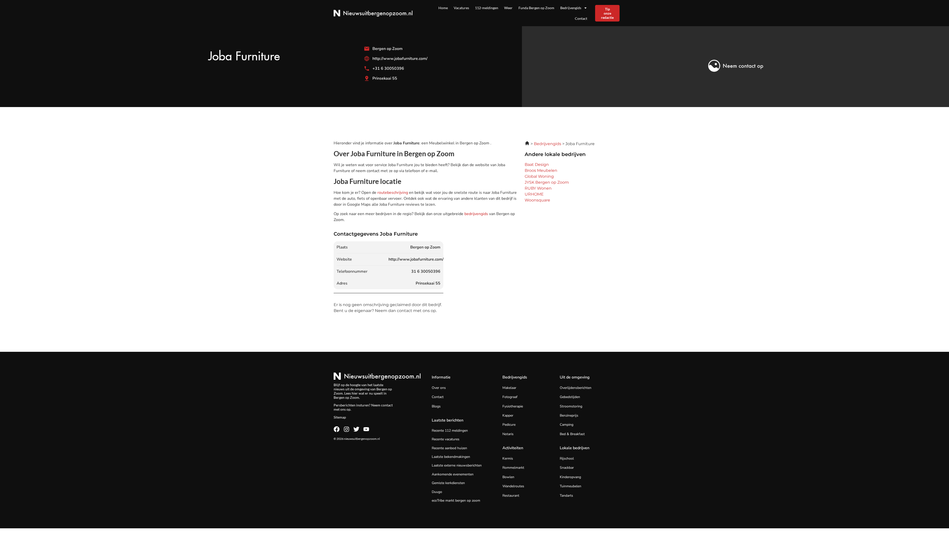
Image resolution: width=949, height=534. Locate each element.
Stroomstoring (571, 406)
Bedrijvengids (570, 8)
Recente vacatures (445, 439)
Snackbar (567, 467)
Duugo (437, 492)
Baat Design (537, 164)
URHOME (534, 194)
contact (387, 405)
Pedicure (509, 424)
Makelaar (509, 387)
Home (443, 8)
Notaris (508, 434)
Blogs (436, 406)
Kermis (507, 458)
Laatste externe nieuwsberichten (457, 465)
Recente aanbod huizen (449, 448)
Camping (566, 424)
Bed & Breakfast (572, 434)
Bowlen (508, 477)
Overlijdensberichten (575, 387)
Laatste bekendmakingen (451, 456)
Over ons (439, 387)
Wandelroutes (513, 486)
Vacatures (461, 8)
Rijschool (567, 458)
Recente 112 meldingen (450, 430)
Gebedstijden (570, 397)
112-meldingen (486, 8)
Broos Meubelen (541, 170)
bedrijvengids (476, 214)
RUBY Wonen (538, 188)
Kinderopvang (570, 477)
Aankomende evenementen (453, 474)
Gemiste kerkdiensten (448, 483)
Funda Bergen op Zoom (536, 8)
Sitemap (340, 417)
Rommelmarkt (513, 467)
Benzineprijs (569, 415)
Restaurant (510, 495)
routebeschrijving (393, 192)
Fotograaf (510, 397)
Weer (508, 8)
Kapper (507, 415)
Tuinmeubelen (570, 486)
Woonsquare (537, 200)
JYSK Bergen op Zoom (547, 182)
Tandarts (566, 495)
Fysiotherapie (512, 406)
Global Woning (539, 176)
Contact (581, 18)
